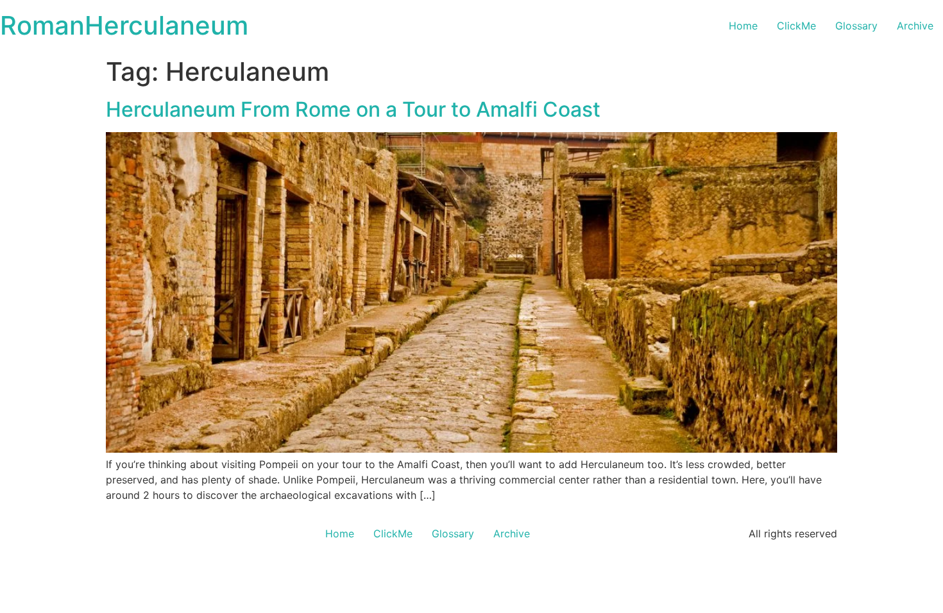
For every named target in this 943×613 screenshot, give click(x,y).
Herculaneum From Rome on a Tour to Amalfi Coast (353, 109)
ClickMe (796, 25)
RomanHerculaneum (124, 25)
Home (743, 25)
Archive (915, 25)
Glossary (856, 25)
